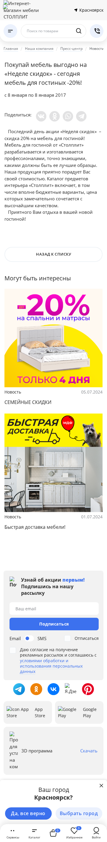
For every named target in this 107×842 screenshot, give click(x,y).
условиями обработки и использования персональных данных (51, 666)
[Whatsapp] (68, 116)
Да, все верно (28, 813)
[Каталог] (10, 31)
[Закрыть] (101, 785)
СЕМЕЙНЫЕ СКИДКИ (27, 402)
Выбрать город (79, 813)
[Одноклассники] (54, 116)
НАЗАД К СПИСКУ (53, 254)
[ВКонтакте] (41, 116)
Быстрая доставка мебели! (34, 527)
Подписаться (54, 624)
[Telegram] (81, 116)
